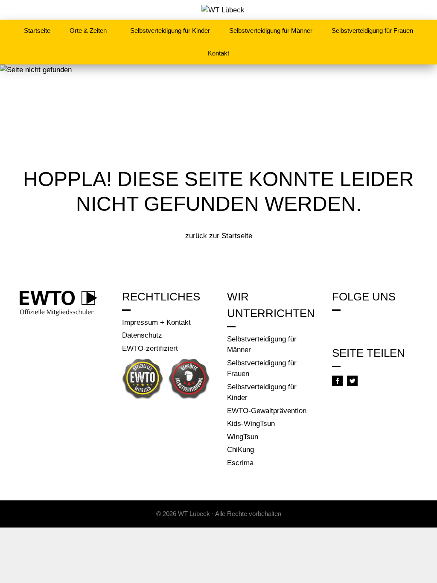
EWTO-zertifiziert (150, 348)
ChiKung (240, 450)
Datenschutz (142, 335)
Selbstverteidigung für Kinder (170, 30)
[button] (337, 381)
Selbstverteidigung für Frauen (372, 30)
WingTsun (242, 437)
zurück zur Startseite (218, 236)
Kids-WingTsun (251, 424)
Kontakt (218, 53)
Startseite (37, 30)
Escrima (240, 463)
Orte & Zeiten (88, 30)
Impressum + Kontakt (156, 322)
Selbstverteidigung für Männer (270, 30)
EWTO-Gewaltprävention (266, 411)
